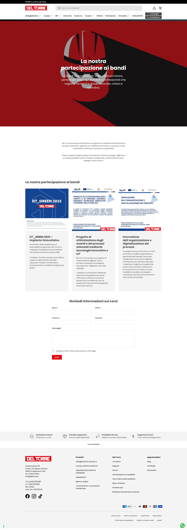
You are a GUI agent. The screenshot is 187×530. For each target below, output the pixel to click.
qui (94, 351)
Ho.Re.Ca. (78, 16)
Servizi (115, 470)
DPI (56, 16)
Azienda (98, 318)
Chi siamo (122, 16)
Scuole (88, 16)
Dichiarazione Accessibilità (123, 474)
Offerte (99, 16)
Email (97, 308)
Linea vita (67, 16)
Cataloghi (151, 466)
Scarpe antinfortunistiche (87, 466)
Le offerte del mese (38, 2)
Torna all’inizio (93, 444)
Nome (54, 308)
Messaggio (56, 328)
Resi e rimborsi (118, 483)
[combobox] (99, 8)
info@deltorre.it (32, 476)
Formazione (110, 16)
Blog (149, 461)
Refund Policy (157, 516)
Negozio (115, 466)
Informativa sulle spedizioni (123, 479)
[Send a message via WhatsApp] (182, 525)
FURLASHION (137, 16)
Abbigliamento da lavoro (86, 461)
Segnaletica (81, 477)
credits (159, 520)
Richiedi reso (117, 487)
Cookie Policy (145, 516)
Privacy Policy (115, 516)
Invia (57, 357)
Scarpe (47, 16)
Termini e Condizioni (130, 516)
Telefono (56, 318)
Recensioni (151, 470)
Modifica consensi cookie (145, 520)
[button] (160, 8)
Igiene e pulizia (82, 481)
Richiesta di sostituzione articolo (125, 492)
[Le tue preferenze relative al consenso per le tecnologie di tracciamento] (4, 526)
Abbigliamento (31, 16)
